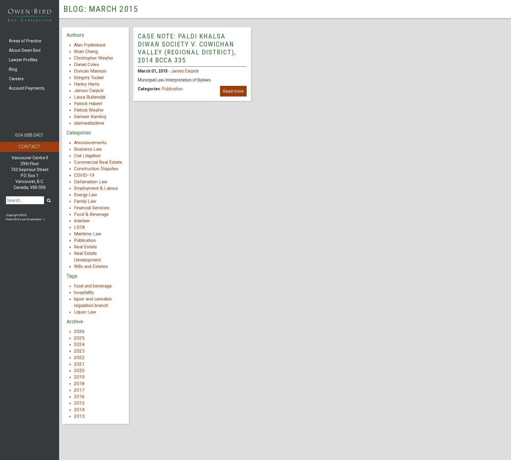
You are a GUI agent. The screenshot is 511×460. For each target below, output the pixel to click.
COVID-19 (84, 175)
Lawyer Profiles (23, 59)
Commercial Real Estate (98, 162)
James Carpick (89, 90)
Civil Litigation (87, 155)
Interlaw (82, 220)
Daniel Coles (86, 64)
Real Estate (85, 247)
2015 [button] (79, 403)
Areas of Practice (25, 40)
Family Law (85, 201)
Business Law (88, 149)
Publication (85, 240)
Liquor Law (85, 312)
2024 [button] (79, 344)
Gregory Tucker (89, 77)
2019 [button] (79, 377)
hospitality (84, 292)
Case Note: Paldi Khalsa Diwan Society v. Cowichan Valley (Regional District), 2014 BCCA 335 (187, 48)
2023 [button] (79, 351)
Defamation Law (90, 181)
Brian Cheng (86, 51)
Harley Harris (87, 84)
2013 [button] (79, 416)
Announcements (90, 142)
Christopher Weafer (93, 58)
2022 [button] (79, 357)
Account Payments (27, 88)
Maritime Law (87, 234)
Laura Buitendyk (90, 97)
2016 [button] (79, 396)
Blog (13, 69)
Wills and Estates (91, 266)
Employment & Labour (96, 188)
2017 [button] (79, 390)
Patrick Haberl (88, 103)
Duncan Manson (90, 71)
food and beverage (93, 286)
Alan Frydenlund (89, 45)
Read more (233, 91)
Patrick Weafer (89, 110)
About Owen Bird (25, 50)
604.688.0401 (29, 135)
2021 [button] (79, 364)
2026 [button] (79, 331)
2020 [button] (79, 370)
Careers (16, 78)
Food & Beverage (91, 214)
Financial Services (91, 207)
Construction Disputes (96, 168)
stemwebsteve (89, 123)
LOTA (79, 227)
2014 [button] (79, 409)
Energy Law (85, 194)
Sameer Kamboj (90, 116)
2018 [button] (79, 383)
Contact (30, 146)
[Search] (49, 200)
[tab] (95, 331)
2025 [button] (79, 338)
